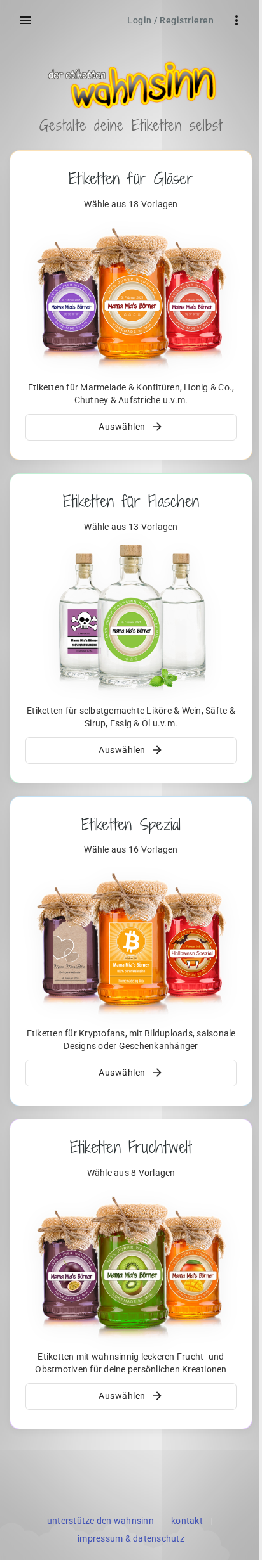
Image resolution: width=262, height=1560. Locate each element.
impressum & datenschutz (131, 1538)
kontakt (187, 1521)
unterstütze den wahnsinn (100, 1521)
